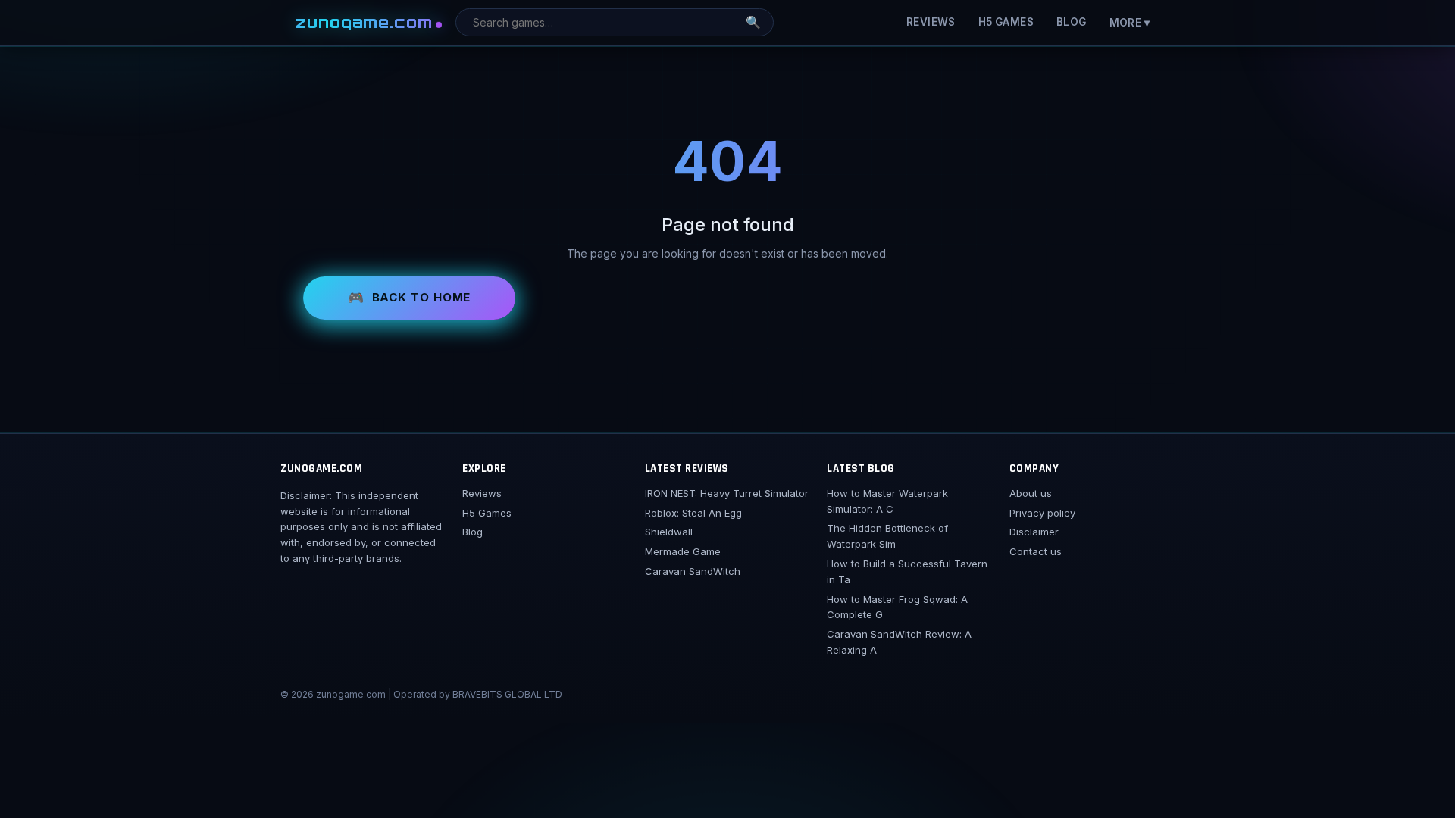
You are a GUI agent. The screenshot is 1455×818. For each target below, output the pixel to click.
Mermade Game (683, 551)
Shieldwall (669, 532)
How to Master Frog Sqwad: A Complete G (897, 607)
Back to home (421, 297)
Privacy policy (1042, 513)
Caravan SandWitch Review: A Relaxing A (899, 642)
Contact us (1035, 551)
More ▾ (1129, 23)
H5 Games (1006, 22)
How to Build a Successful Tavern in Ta (907, 571)
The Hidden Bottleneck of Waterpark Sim (887, 536)
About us (1030, 493)
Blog (1071, 22)
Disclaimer (1034, 532)
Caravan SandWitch (692, 571)
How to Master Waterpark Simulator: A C (887, 501)
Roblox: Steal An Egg (693, 513)
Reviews (931, 22)
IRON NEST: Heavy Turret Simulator (727, 493)
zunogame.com (364, 22)
